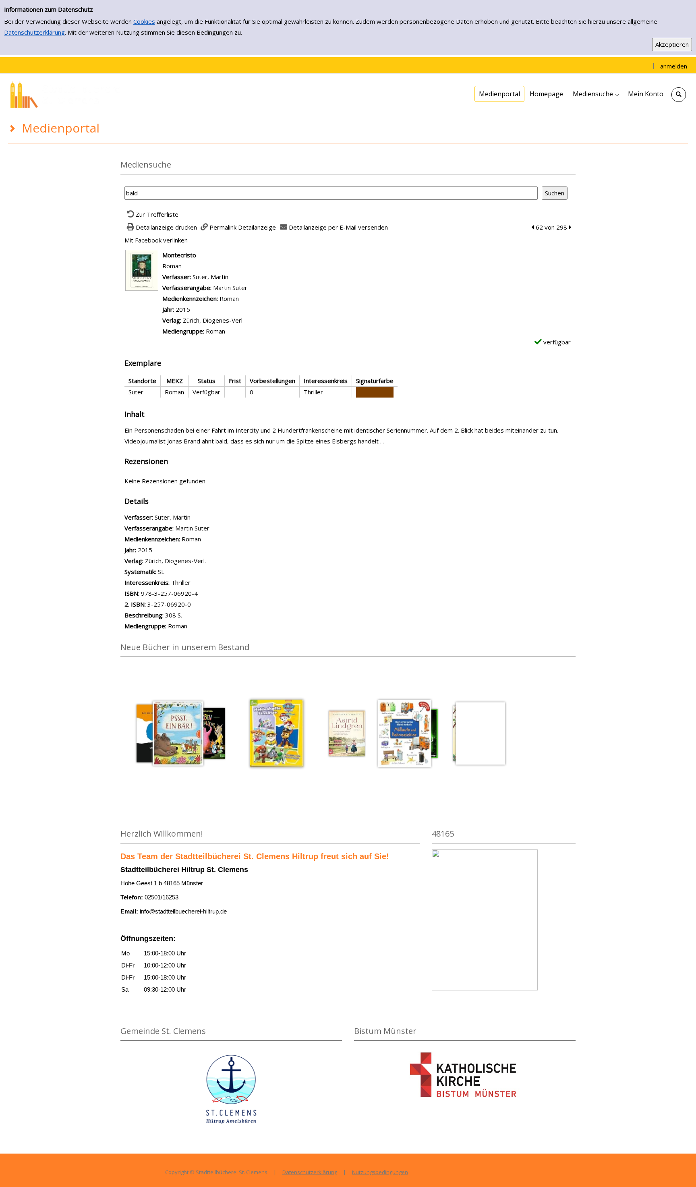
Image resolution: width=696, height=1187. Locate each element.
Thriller (181, 582)
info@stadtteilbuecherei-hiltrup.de (183, 911)
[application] (595, 94)
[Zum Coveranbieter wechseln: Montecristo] (141, 269)
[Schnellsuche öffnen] (678, 94)
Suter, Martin (210, 277)
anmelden (673, 66)
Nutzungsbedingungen (380, 1172)
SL (161, 572)
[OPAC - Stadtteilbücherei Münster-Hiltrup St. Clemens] (68, 94)
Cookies (144, 21)
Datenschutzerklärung (34, 32)
